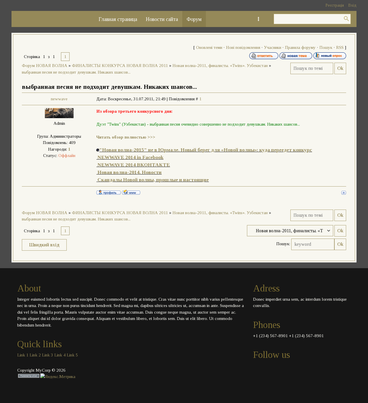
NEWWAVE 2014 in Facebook (129, 157)
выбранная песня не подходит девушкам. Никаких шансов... (76, 72)
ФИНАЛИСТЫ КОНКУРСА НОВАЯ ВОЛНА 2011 (120, 65)
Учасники (272, 47)
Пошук (325, 47)
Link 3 (47, 355)
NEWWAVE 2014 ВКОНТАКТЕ (133, 165)
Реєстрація (334, 5)
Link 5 (72, 355)
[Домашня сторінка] (131, 192)
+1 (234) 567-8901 (270, 335)
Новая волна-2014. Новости (129, 172)
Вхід (352, 5)
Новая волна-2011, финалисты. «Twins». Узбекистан (220, 65)
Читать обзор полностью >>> (125, 137)
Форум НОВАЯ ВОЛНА (44, 65)
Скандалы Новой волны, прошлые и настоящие (152, 180)
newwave (59, 99)
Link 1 (22, 355)
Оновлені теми (209, 47)
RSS (340, 47)
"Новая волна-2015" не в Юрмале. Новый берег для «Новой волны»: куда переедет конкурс (205, 150)
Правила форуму (300, 47)
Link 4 (60, 355)
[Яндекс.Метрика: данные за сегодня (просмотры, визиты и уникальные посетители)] (57, 376)
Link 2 (35, 355)
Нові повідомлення (243, 47)
